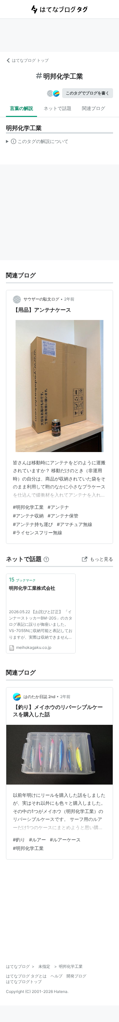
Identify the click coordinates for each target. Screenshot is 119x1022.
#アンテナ (58, 507)
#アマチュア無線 (74, 524)
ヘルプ (56, 975)
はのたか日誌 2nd (39, 696)
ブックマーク (22, 579)
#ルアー (37, 839)
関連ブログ (93, 108)
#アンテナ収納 (28, 515)
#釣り (19, 839)
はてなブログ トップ (30, 60)
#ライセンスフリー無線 (37, 532)
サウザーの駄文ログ (41, 299)
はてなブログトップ (24, 981)
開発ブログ (76, 975)
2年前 (69, 299)
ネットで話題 (57, 108)
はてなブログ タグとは (26, 975)
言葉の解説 (21, 108)
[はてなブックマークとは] (46, 558)
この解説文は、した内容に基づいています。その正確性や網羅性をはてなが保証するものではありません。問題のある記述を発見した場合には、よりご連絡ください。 (37, 142)
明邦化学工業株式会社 (32, 588)
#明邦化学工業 (28, 507)
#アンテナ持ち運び (33, 524)
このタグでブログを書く (87, 92)
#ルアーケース (65, 839)
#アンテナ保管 (63, 515)
